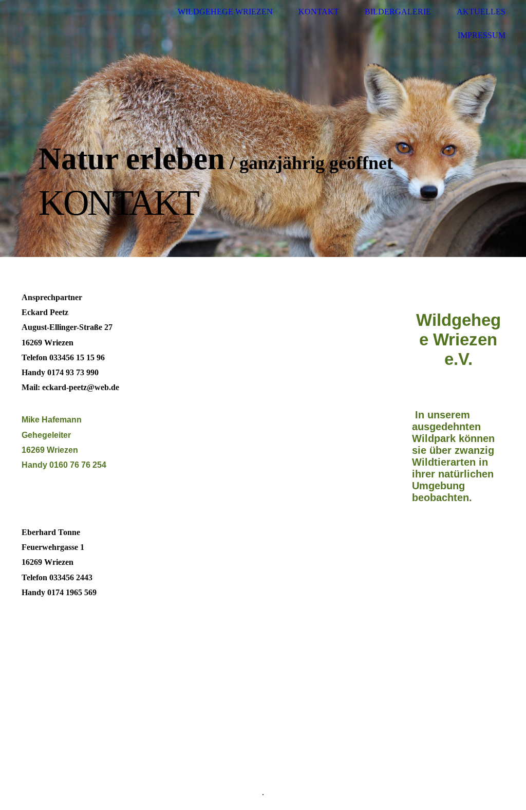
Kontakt (318, 11)
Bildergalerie (398, 11)
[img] (263, 128)
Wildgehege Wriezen (225, 11)
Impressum (481, 35)
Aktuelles (481, 11)
